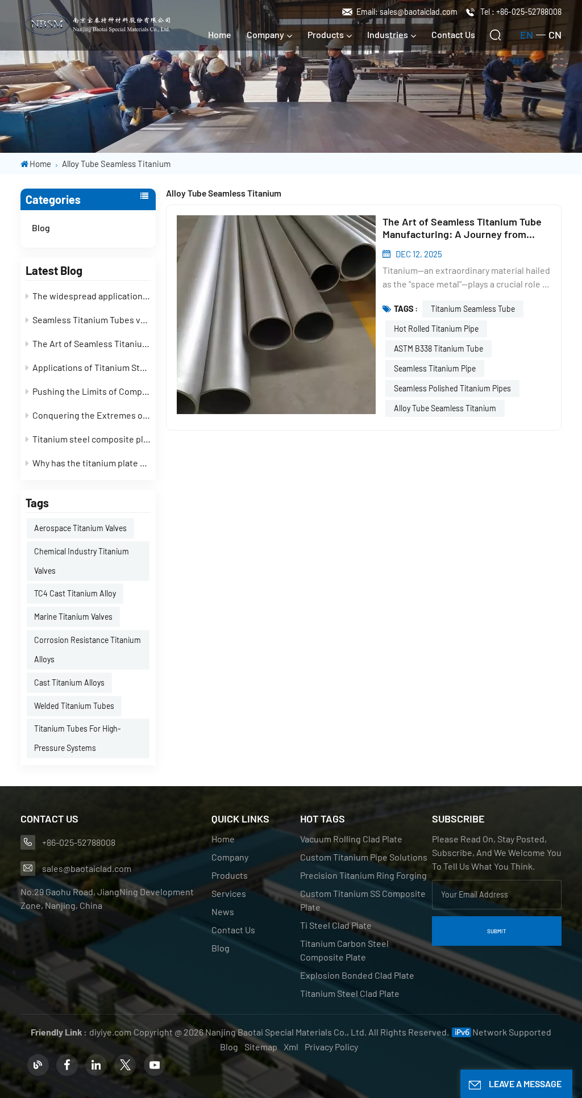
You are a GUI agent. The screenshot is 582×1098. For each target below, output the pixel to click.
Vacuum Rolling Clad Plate (351, 838)
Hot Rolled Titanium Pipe (436, 328)
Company (265, 34)
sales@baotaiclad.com (86, 868)
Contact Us (453, 34)
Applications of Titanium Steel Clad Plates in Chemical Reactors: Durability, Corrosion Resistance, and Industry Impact (91, 367)
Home (219, 34)
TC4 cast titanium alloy (75, 593)
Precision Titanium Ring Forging (363, 875)
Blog (41, 227)
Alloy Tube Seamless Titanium (445, 408)
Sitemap (260, 1046)
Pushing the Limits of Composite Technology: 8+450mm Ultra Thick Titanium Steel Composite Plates (91, 391)
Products (325, 34)
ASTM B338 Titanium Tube (438, 348)
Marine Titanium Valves (73, 616)
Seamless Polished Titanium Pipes (452, 388)
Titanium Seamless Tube (473, 309)
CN (555, 34)
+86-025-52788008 (78, 842)
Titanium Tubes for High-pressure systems (77, 738)
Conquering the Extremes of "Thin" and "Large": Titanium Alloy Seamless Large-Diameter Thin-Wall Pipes (91, 415)
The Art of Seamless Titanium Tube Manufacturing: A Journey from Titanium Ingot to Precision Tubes (91, 343)
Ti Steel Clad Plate (336, 925)
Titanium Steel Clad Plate (350, 993)
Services (228, 893)
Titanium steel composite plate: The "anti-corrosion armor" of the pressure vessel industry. (91, 438)
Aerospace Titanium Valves (80, 528)
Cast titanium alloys (69, 682)
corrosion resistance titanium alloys (87, 649)
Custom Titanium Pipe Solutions (363, 856)
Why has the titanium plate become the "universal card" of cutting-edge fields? (91, 462)
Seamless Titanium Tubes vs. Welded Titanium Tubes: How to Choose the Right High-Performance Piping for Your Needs (91, 319)
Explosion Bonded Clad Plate (357, 975)
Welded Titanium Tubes (74, 706)
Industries (387, 34)
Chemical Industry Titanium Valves (81, 560)
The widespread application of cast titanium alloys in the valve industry (91, 295)
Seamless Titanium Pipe (435, 368)
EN (526, 34)
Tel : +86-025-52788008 (521, 11)
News (222, 911)
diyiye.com (110, 1031)
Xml (291, 1046)
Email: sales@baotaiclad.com (407, 11)
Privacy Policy (331, 1046)
